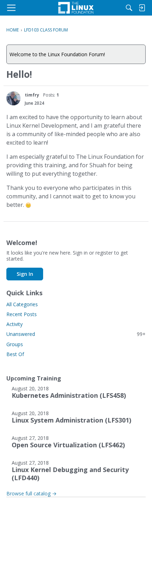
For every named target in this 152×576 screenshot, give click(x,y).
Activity (14, 324)
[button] (13, 98)
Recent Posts (21, 314)
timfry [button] (32, 95)
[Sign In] (141, 8)
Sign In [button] (25, 273)
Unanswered (76, 334)
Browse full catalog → (31, 493)
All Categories (22, 304)
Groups (14, 344)
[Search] (129, 8)
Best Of (15, 354)
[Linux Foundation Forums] (76, 8)
